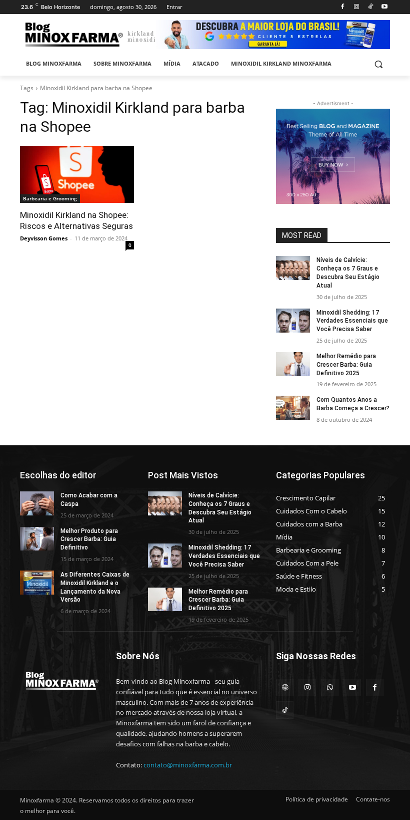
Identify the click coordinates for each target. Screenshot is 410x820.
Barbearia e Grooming (50, 198)
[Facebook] (342, 7)
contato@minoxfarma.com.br (188, 764)
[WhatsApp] (329, 687)
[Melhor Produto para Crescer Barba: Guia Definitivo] (37, 539)
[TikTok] (370, 7)
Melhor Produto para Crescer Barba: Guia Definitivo (89, 539)
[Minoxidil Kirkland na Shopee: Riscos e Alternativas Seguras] (77, 174)
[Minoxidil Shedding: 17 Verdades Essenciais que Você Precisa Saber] (293, 321)
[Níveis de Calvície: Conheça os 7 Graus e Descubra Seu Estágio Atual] (293, 268)
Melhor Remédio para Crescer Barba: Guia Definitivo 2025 (346, 365)
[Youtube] (384, 7)
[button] (378, 64)
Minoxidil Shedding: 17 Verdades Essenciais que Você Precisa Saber (352, 321)
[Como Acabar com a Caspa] (37, 503)
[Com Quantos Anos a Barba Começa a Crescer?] (293, 408)
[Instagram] (356, 7)
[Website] (285, 687)
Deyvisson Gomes (44, 238)
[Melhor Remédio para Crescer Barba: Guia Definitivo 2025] (293, 364)
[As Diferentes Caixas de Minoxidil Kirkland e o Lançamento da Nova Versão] (37, 583)
